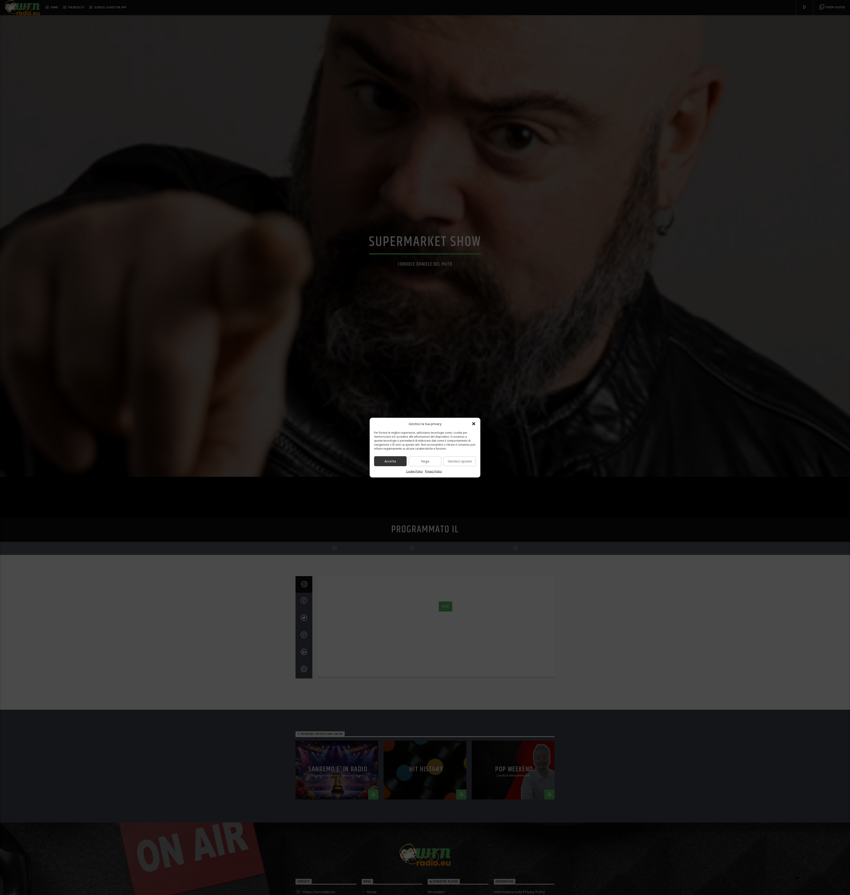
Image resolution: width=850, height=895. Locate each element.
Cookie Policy (414, 471)
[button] (473, 424)
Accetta (390, 461)
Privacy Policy (433, 471)
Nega (425, 461)
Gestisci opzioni (460, 461)
